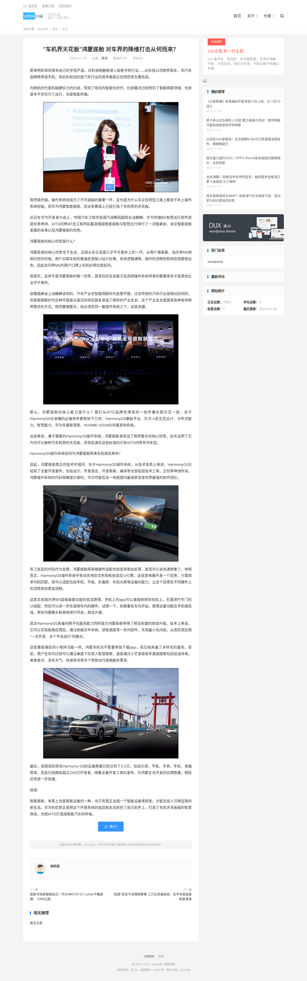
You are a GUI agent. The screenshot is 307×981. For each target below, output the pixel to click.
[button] (279, 80)
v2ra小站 (33, 16)
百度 (161, 956)
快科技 (55, 866)
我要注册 (48, 6)
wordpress (215, 261)
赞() (111, 826)
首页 (237, 16)
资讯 (55, 29)
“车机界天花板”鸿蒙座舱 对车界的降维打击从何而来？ (111, 49)
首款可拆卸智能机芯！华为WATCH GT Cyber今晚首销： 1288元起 (66, 896)
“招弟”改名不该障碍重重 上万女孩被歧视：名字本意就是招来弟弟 (152, 896)
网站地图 (169, 964)
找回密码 (65, 6)
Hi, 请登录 (30, 6)
